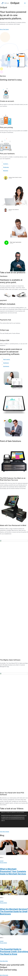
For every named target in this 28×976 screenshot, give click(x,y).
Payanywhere (3, 862)
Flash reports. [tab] (6, 359)
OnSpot (14, 3)
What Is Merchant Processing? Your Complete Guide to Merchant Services (13, 871)
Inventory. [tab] (5, 163)
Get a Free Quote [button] (4, 29)
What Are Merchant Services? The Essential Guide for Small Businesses (14, 911)
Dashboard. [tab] (6, 362)
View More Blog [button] (4, 961)
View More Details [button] (4, 831)
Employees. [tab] (6, 167)
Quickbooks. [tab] (6, 366)
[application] (14, 819)
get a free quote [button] (4, 975)
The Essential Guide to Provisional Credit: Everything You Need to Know (14, 951)
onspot (1, 861)
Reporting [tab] (5, 170)
